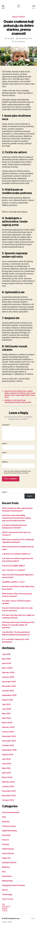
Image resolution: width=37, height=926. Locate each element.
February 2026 (8, 672)
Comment (6, 425)
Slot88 (4, 908)
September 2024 (9, 750)
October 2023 (8, 800)
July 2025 (6, 704)
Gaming (5, 844)
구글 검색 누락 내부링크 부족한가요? (16, 554)
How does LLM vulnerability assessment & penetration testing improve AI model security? (16, 518)
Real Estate (7, 876)
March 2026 (7, 668)
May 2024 (6, 768)
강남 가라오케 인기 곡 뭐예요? (13, 570)
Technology (7, 894)
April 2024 (6, 773)
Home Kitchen (8, 853)
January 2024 (8, 786)
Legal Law (6, 858)
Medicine (6, 867)
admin (12, 38)
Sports (5, 890)
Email (4, 453)
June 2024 (6, 764)
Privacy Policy (7, 922)
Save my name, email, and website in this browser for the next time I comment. (17, 472)
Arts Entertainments (10, 812)
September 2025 (9, 695)
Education (6, 835)
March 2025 (7, 723)
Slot (3, 904)
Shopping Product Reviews (13, 885)
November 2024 (9, 741)
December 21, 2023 (25, 38)
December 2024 (9, 736)
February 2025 (8, 727)
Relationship (7, 881)
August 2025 (7, 700)
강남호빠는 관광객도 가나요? (13, 582)
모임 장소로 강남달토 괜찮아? (13, 566)
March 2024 (7, 777)
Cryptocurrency (9, 826)
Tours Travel (7, 899)
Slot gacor (6, 906)
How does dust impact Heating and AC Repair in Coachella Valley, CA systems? (18, 625)
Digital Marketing (9, 831)
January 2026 (8, 677)
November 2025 (9, 686)
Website (5, 462)
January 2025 (8, 732)
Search (4, 492)
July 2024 (6, 759)
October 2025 (8, 691)
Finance (5, 840)
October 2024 (8, 745)
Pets (4, 872)
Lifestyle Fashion (9, 863)
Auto (4, 817)
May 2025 (6, 713)
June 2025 (6, 709)
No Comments (20, 41)
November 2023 (9, 795)
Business (6, 821)
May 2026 (6, 659)
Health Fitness (18, 16)
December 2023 (9, 791)
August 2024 (7, 754)
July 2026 (6, 654)
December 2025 (9, 682)
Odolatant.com (14, 918)
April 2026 (6, 663)
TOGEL (5, 910)
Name (4, 443)
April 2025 (6, 718)
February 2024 (8, 782)
